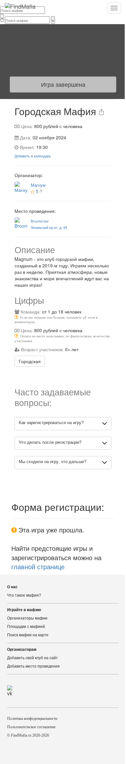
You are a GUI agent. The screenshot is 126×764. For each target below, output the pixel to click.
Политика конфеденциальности (32, 718)
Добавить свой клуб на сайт (32, 658)
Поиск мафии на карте (27, 635)
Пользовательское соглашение (31, 727)
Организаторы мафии (27, 618)
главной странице (38, 566)
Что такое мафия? (24, 595)
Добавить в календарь (33, 156)
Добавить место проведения (33, 666)
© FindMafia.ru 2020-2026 (28, 735)
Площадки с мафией (26, 626)
